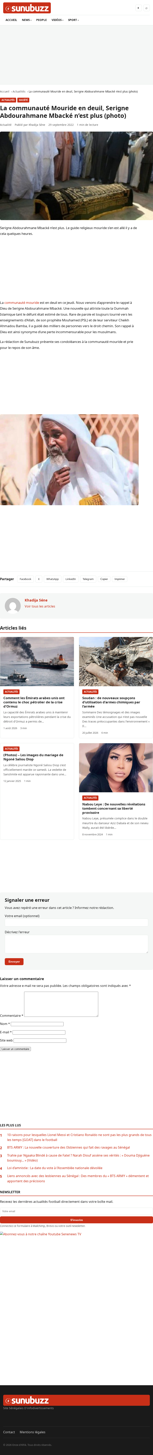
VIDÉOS (57, 20)
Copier (104, 579)
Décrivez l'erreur (17, 932)
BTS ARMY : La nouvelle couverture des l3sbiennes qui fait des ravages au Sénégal (68, 1147)
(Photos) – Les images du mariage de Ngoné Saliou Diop (33, 757)
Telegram (88, 579)
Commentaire (11, 1015)
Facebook (25, 579)
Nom (5, 1024)
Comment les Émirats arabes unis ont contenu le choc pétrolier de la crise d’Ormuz (34, 702)
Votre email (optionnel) (22, 916)
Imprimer (120, 579)
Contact (9, 1432)
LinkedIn (71, 579)
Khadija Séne (37, 125)
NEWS (26, 20)
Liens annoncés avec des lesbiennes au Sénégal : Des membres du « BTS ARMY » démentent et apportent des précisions (78, 1178)
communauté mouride (21, 302)
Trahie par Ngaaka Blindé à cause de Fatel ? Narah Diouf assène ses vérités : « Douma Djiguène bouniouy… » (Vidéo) (78, 1158)
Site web (6, 1040)
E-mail (6, 1032)
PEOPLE (41, 20)
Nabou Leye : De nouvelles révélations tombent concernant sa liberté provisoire (113, 808)
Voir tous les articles (40, 606)
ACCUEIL (11, 20)
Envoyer (14, 961)
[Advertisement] (76, 55)
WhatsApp (52, 579)
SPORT (72, 20)
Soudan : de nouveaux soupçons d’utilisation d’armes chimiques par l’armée (111, 702)
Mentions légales (32, 1432)
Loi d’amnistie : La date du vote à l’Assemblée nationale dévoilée (54, 1168)
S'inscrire (76, 1220)
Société (23, 99)
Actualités (8, 99)
